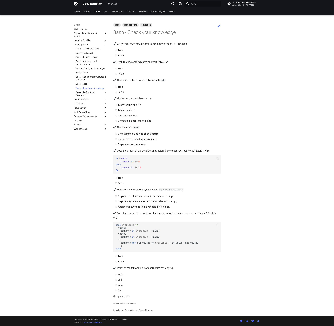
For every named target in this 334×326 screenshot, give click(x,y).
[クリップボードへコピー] (218, 158)
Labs (106, 11)
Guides (87, 11)
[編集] (219, 26)
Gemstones (117, 11)
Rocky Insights (158, 11)
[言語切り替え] (180, 4)
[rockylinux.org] (258, 320)
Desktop (131, 11)
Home (77, 11)
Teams (172, 11)
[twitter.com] (241, 320)
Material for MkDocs (93, 322)
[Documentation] (76, 4)
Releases (143, 11)
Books (97, 11)
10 (112, 3)
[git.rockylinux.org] (252, 320)
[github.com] (246, 320)
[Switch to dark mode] (173, 4)
